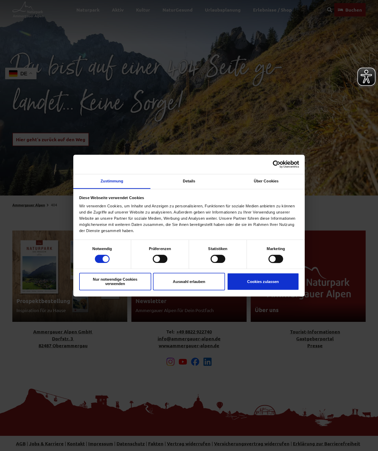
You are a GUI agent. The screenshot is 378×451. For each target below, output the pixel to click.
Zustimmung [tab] (112, 181)
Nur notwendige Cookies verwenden (115, 281)
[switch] (160, 259)
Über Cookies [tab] (266, 181)
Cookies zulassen (263, 281)
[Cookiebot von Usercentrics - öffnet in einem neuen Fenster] (276, 164)
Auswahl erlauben (189, 281)
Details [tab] (189, 181)
